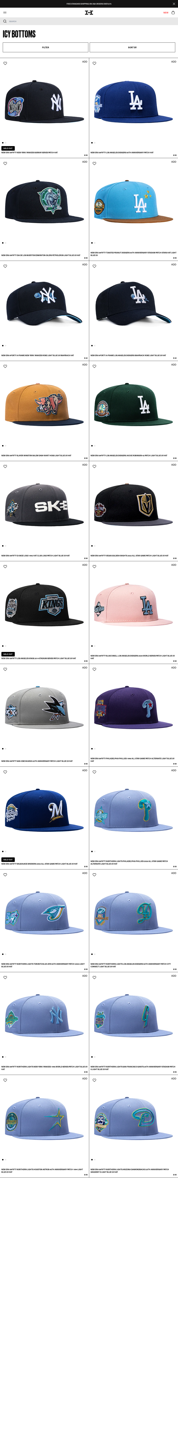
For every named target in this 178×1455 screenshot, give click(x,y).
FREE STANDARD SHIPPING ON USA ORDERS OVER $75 (89, 4)
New (165, 12)
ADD (84, 61)
